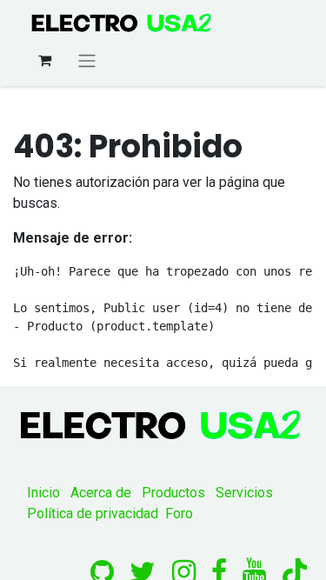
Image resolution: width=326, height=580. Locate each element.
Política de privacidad (92, 513)
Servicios (244, 492)
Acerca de (100, 492)
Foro (179, 513)
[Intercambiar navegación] (87, 60)
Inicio (43, 492)
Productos (173, 492)
